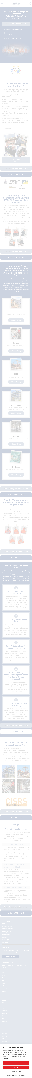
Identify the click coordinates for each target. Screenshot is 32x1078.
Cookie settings (16, 1071)
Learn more (6, 1058)
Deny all (16, 1067)
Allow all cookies (16, 1063)
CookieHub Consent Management (18, 1075)
